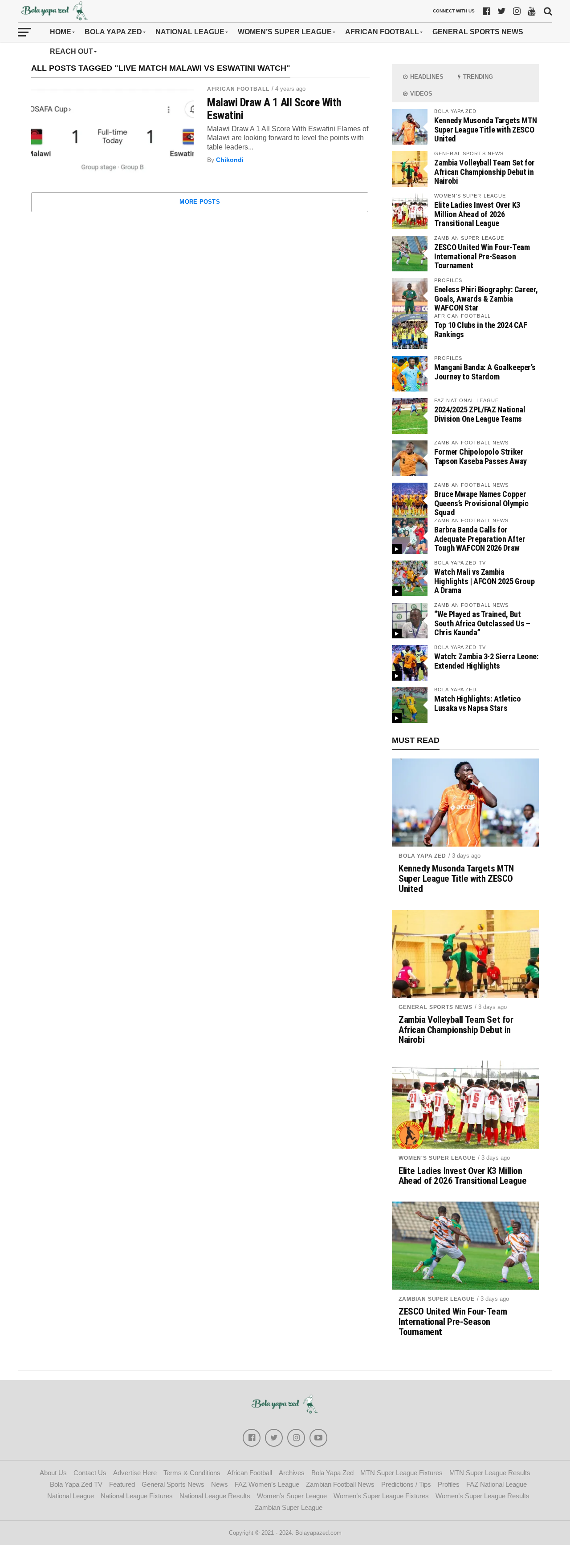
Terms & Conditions (191, 1472)
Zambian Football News (340, 1484)
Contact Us (89, 1472)
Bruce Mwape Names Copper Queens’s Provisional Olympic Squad (481, 502)
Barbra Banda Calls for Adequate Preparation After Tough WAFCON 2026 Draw (479, 538)
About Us (53, 1472)
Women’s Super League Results (482, 1496)
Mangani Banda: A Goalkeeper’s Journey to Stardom (484, 372)
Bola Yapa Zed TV (76, 1484)
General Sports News (477, 32)
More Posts (199, 201)
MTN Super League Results (489, 1472)
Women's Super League (437, 1158)
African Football (382, 32)
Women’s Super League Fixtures (381, 1496)
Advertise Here (135, 1472)
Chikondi (230, 159)
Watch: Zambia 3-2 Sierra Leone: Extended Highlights (486, 661)
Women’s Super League (285, 32)
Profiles (449, 1484)
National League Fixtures (137, 1496)
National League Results (214, 1496)
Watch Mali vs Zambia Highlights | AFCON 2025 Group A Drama (484, 580)
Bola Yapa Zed (113, 32)
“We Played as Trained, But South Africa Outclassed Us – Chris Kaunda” (482, 623)
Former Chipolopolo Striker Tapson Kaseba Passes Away (480, 456)
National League (189, 32)
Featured (122, 1484)
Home (60, 32)
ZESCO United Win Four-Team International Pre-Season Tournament (481, 256)
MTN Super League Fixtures (401, 1472)
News (219, 1484)
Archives (292, 1472)
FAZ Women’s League (267, 1484)
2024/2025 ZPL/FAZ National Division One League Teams (479, 414)
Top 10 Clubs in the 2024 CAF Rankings (480, 329)
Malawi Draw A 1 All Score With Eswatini (274, 108)
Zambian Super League (437, 1299)
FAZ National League (496, 1484)
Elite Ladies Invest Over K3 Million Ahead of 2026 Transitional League (477, 213)
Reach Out (71, 51)
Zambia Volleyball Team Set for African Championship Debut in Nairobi (484, 171)
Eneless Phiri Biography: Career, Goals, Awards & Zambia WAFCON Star (485, 298)
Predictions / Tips (406, 1484)
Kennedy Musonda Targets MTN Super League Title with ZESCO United (485, 129)
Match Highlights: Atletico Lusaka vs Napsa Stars (477, 703)
